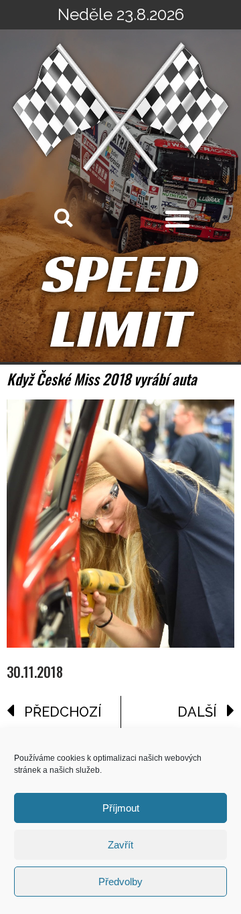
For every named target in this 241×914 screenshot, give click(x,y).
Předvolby (120, 881)
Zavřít (120, 844)
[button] (177, 219)
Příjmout (120, 808)
